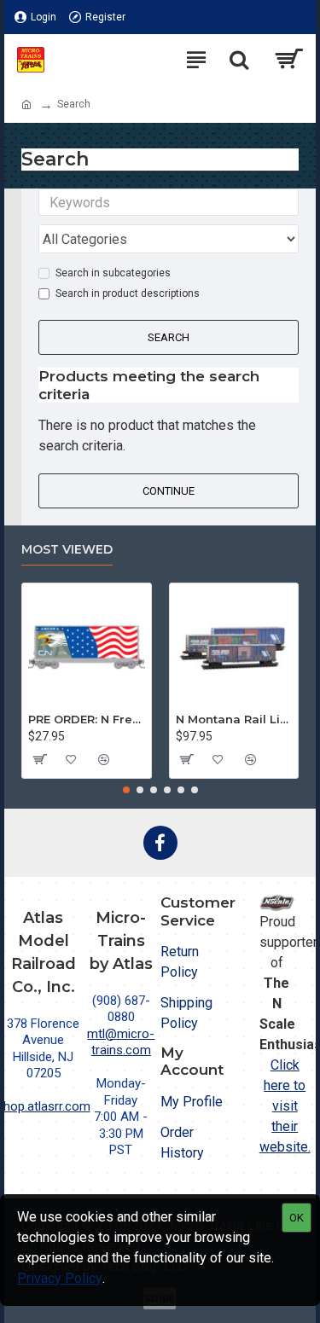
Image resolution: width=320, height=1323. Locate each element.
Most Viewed (67, 550)
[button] (126, 789)
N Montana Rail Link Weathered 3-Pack (234, 719)
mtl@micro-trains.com (120, 1042)
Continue (169, 491)
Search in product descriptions (127, 293)
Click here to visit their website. (285, 1106)
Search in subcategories (113, 273)
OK (296, 1217)
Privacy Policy (59, 1278)
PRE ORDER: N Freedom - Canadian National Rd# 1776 (86, 719)
